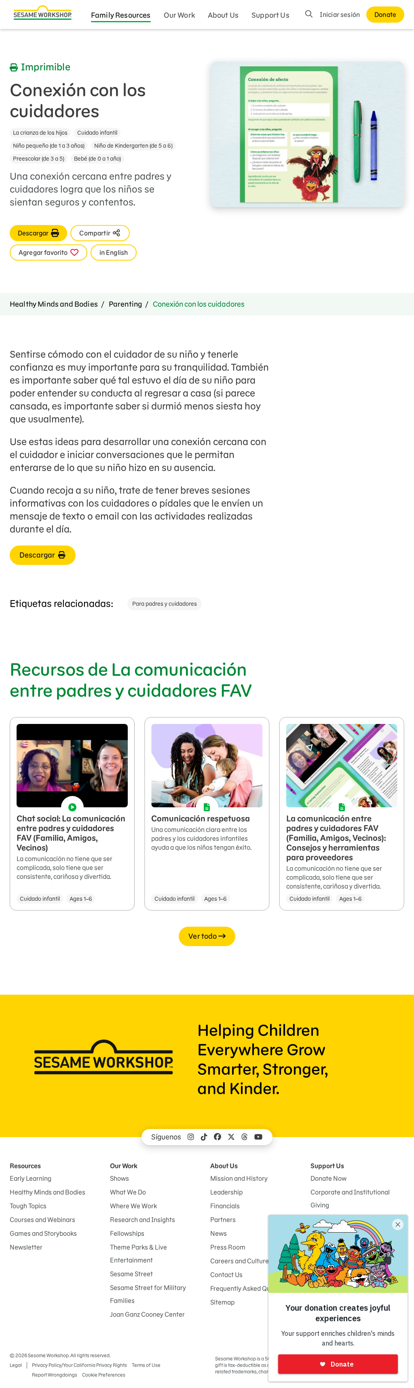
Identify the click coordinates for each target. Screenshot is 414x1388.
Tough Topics (28, 1206)
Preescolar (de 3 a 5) (38, 158)
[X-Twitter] (231, 1137)
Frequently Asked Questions (251, 1288)
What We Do (128, 1192)
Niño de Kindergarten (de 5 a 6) (133, 145)
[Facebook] (217, 1137)
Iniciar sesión (340, 15)
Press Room (227, 1247)
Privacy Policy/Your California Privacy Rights (79, 1365)
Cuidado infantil (97, 132)
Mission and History (239, 1178)
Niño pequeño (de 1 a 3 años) (48, 145)
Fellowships (127, 1233)
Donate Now (328, 1178)
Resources (25, 1166)
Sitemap (222, 1302)
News (218, 1233)
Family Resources (121, 15)
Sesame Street (131, 1274)
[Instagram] (191, 1137)
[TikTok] (204, 1137)
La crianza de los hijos (40, 132)
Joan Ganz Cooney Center (147, 1314)
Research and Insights (142, 1220)
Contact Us (226, 1275)
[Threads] (244, 1137)
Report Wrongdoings (54, 1375)
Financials (225, 1206)
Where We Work (133, 1206)
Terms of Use (146, 1365)
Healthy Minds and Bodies (54, 304)
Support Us (270, 15)
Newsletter (26, 1247)
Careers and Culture (239, 1261)
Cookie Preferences (103, 1375)
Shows (119, 1178)
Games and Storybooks (43, 1233)
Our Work (179, 15)
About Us (223, 15)
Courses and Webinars (42, 1220)
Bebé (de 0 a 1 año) (97, 158)
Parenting (125, 304)
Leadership (226, 1192)
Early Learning (30, 1178)
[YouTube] (258, 1137)
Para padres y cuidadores (164, 603)
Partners (223, 1220)
